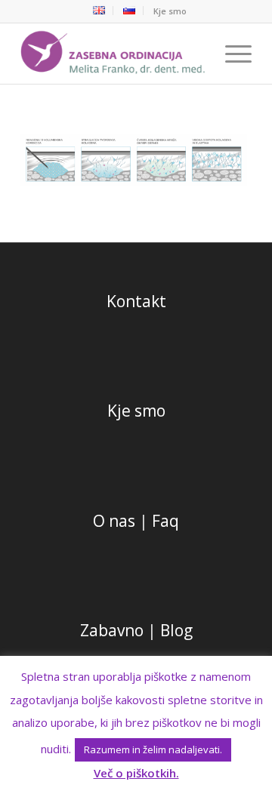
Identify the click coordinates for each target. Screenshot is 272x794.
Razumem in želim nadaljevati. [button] (153, 749)
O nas (114, 520)
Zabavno (112, 630)
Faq (165, 520)
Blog (176, 630)
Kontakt (136, 301)
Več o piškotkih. (136, 772)
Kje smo (170, 11)
